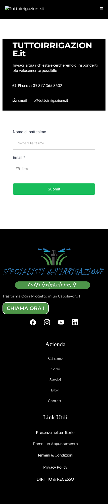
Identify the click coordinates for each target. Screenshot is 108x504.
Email (19, 157)
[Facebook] (33, 322)
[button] (101, 9)
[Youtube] (61, 322)
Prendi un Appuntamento (55, 443)
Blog (55, 390)
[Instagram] (47, 322)
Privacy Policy (55, 467)
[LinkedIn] (75, 322)
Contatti (55, 400)
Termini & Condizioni (55, 454)
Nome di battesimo (29, 131)
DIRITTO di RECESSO (55, 479)
